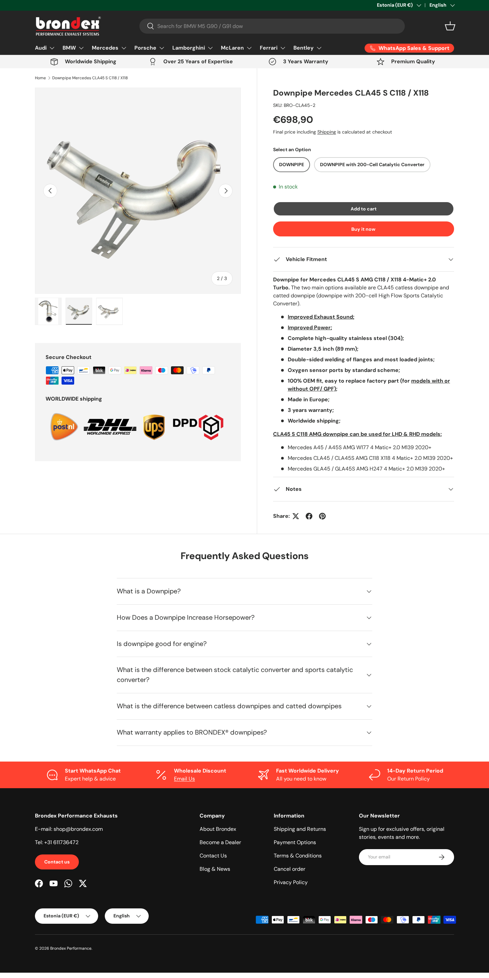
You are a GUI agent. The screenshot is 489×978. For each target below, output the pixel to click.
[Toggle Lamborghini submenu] (210, 48)
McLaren (232, 47)
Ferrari (268, 47)
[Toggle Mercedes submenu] (124, 48)
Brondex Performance (70, 948)
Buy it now (363, 229)
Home (40, 78)
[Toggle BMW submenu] (81, 48)
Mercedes (105, 47)
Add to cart (364, 209)
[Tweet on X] (295, 516)
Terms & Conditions (298, 855)
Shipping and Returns (300, 828)
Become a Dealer (220, 842)
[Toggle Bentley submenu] (319, 48)
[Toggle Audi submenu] (52, 48)
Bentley (303, 47)
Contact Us (213, 855)
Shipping (326, 132)
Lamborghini (188, 47)
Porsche (145, 47)
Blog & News (215, 868)
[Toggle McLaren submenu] (249, 48)
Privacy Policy (291, 882)
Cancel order (289, 868)
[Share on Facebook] (309, 516)
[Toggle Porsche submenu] (162, 48)
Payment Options (295, 842)
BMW (69, 47)
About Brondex (218, 828)
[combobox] (272, 26)
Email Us (184, 778)
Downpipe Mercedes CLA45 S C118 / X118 (90, 78)
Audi (41, 47)
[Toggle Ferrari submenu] (283, 48)
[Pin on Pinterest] (322, 516)
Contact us (57, 862)
